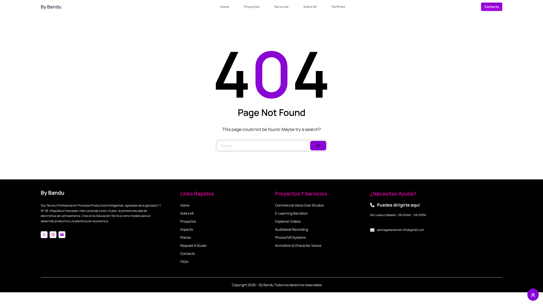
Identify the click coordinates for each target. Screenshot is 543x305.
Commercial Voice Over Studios (299, 205)
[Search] (318, 146)
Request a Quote (193, 245)
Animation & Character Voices (298, 245)
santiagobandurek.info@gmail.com (400, 230)
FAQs (184, 261)
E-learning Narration (291, 213)
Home (184, 205)
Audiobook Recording (291, 229)
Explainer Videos (288, 221)
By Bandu (51, 7)
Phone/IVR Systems (290, 237)
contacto (491, 6)
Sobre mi (187, 213)
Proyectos (188, 221)
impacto (186, 229)
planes (185, 237)
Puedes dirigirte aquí (398, 205)
